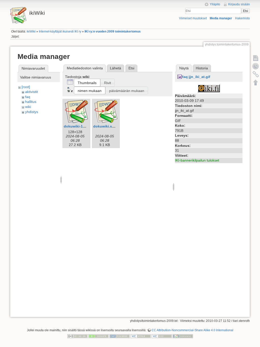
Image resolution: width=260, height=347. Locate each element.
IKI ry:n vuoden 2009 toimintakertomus (113, 31)
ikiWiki (31, 31)
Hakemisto (242, 18)
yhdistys (31, 112)
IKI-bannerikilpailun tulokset (197, 160)
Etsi (245, 11)
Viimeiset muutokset (193, 18)
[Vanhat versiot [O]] (256, 66)
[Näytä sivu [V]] (256, 58)
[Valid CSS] (162, 336)
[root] (26, 87)
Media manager (221, 18)
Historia (202, 68)
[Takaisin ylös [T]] (256, 82)
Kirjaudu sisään (239, 4)
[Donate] (98, 336)
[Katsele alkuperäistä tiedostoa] (209, 88)
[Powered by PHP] (119, 336)
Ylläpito (215, 4)
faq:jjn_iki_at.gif (196, 77)
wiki (28, 107)
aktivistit (31, 92)
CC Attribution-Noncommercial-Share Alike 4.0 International (192, 330)
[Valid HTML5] (141, 336)
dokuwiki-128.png (79, 126)
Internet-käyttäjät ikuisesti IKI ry (60, 31)
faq (27, 97)
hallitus (30, 102)
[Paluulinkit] (256, 74)
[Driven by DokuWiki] (183, 336)
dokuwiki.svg (104, 126)
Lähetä (115, 68)
